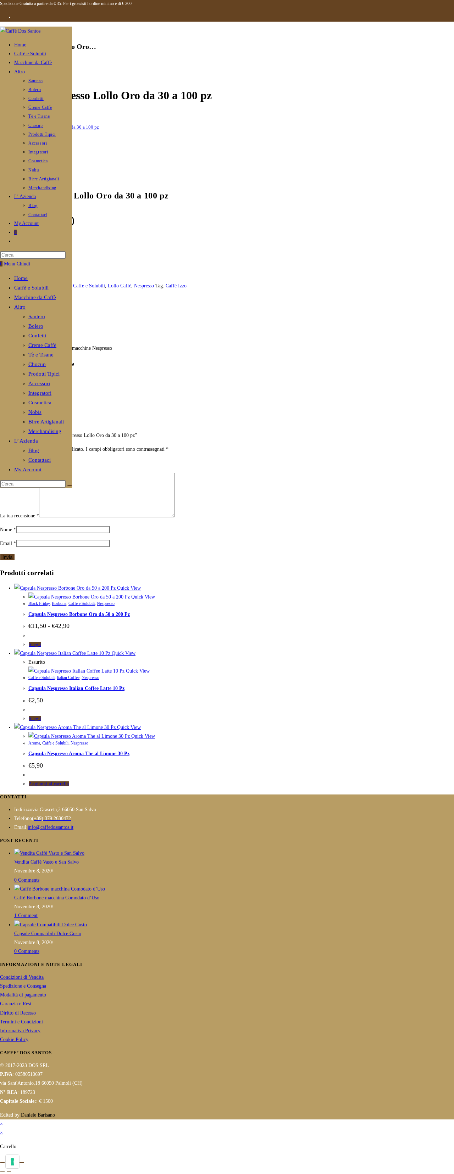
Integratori (39, 393)
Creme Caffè (42, 345)
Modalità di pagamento (23, 995)
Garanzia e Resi (15, 1003)
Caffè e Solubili (31, 288)
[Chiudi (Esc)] (21, 1162)
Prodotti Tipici (44, 374)
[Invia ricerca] (69, 485)
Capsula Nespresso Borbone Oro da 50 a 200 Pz (79, 614)
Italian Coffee (68, 677)
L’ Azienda (26, 441)
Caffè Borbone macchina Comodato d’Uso (56, 897)
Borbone (59, 603)
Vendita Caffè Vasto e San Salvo (46, 862)
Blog (33, 450)
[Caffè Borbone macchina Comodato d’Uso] (59, 889)
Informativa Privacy (20, 1030)
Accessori (39, 383)
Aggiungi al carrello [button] (49, 783)
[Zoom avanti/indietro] (2, 1162)
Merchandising (44, 431)
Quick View (128, 588)
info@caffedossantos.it (50, 827)
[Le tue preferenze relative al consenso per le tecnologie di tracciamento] (12, 1161)
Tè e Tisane (41, 355)
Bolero (35, 326)
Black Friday (39, 603)
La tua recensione (19, 515)
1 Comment (26, 915)
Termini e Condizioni (21, 1021)
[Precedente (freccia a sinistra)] (2, 1171)
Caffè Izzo (176, 285)
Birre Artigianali (46, 422)
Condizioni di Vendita (22, 977)
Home (21, 278)
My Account (27, 469)
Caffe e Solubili (89, 285)
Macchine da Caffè (35, 297)
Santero (36, 316)
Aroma (34, 743)
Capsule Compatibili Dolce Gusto (47, 933)
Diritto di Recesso (18, 1013)
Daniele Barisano (38, 1115)
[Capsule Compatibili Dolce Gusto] (50, 924)
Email (8, 543)
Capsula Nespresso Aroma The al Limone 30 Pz (78, 753)
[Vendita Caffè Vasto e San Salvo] (49, 853)
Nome (8, 529)
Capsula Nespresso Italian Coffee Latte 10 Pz (76, 688)
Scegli (35, 644)
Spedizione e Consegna (23, 986)
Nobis (34, 412)
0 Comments (26, 880)
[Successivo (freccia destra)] (8, 1171)
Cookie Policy (14, 1039)
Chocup (37, 364)
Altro (20, 307)
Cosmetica (39, 402)
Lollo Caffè (119, 285)
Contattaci (39, 460)
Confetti (37, 335)
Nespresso (144, 285)
